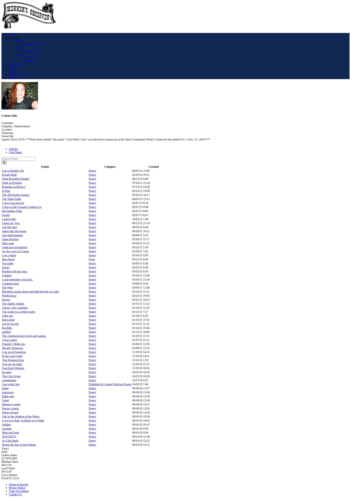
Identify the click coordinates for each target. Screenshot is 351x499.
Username (7, 123)
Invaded (6, 372)
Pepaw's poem (10, 408)
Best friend (8, 259)
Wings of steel (10, 412)
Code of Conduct (19, 491)
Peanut (6, 299)
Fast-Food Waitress (13, 368)
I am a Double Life (13, 170)
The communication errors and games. (24, 335)
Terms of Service (18, 484)
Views (5, 448)
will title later (9, 227)
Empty (6, 267)
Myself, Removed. (12, 348)
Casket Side (9, 219)
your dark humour (12, 235)
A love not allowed (13, 203)
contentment (9, 380)
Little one (7, 315)
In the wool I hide (12, 356)
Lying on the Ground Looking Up (21, 207)
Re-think (7, 327)
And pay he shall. (12, 364)
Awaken (7, 428)
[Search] (4, 163)
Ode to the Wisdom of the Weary (21, 416)
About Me (7, 136)
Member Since (9, 461)
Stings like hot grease (14, 231)
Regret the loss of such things (19, 444)
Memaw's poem (11, 404)
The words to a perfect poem (18, 311)
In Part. (6, 190)
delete (5, 388)
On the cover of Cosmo (15, 251)
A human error (10, 283)
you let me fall (10, 323)
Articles (13, 149)
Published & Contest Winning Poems (110, 384)
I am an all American (14, 352)
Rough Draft (9, 174)
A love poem (9, 340)
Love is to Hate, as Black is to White (23, 420)
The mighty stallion (13, 303)
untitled (6, 331)
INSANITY (9, 436)
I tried (5, 400)
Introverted (8, 319)
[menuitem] (12, 34)
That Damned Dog (13, 360)
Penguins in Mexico (13, 186)
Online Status (9, 455)
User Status (15, 152)
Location (6, 129)
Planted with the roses (14, 271)
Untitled (6, 275)
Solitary (6, 424)
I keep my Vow (11, 223)
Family (6, 215)
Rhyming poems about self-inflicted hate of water (30, 291)
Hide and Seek (10, 432)
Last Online (8, 468)
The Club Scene (11, 376)
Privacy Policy (17, 487)
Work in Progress (12, 182)
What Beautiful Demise (15, 178)
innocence (8, 392)
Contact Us (15, 494)
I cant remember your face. (17, 279)
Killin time (8, 396)
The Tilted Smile (11, 199)
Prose (92, 259)
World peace (9, 295)
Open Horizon (10, 239)
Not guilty (8, 263)
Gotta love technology (15, 247)
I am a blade (9, 255)
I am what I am (10, 384)
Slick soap (8, 243)
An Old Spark (10, 440)
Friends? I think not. (13, 344)
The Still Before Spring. (16, 194)
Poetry (92, 170)
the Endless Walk (12, 211)
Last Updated (9, 474)
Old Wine (7, 287)
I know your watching (15, 307)
